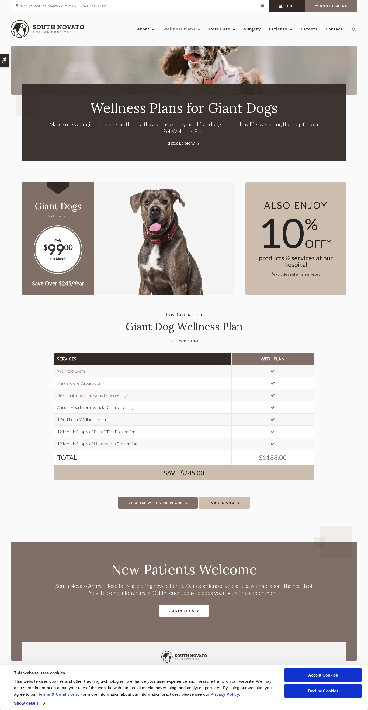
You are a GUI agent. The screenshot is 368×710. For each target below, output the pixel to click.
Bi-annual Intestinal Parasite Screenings (93, 395)
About (143, 29)
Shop (289, 6)
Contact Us (181, 611)
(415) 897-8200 (98, 6)
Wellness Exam (71, 370)
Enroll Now (181, 143)
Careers (309, 29)
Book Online (333, 6)
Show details (26, 703)
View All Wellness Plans (155, 503)
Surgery (252, 29)
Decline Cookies (323, 691)
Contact (333, 29)
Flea (98, 431)
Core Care (219, 29)
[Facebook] (262, 6)
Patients (278, 29)
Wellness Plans (179, 29)
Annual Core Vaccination (79, 382)
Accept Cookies (323, 675)
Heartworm (105, 443)
